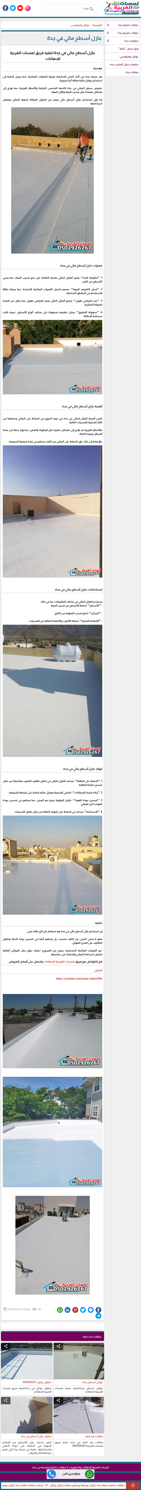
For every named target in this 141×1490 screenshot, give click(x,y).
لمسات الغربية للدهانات (59, 961)
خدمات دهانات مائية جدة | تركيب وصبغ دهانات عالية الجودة (51, 1485)
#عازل (98, 970)
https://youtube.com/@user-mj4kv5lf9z (79, 978)
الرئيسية (97, 25)
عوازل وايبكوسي (80, 25)
